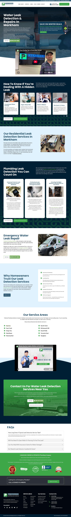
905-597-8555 (54, 481)
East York (25, 497)
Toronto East (32, 501)
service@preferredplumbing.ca (56, 507)
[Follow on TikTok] (17, 507)
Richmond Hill (33, 496)
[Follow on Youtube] (15, 507)
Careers (38, 4)
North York (25, 505)
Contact (43, 4)
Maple (24, 501)
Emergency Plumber (41, 497)
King (24, 499)
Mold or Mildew (41, 104)
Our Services (8, 118)
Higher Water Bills (26, 104)
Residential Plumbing (42, 496)
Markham (25, 502)
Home (19, 4)
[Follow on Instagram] (7, 507)
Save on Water (40, 502)
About (22, 4)
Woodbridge (32, 504)
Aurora (24, 496)
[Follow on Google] (12, 507)
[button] (66, 116)
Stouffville (32, 497)
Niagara (31, 505)
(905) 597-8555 (54, 503)
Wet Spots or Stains (59, 105)
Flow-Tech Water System (42, 501)
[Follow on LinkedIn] (10, 507)
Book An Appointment (20, 118)
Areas (31, 4)
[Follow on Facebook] (5, 507)
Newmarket (25, 504)
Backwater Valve (41, 499)
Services (27, 4)
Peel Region (25, 507)
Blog (35, 4)
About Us (7, 295)
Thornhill (32, 499)
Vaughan (32, 502)
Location (53, 496)
